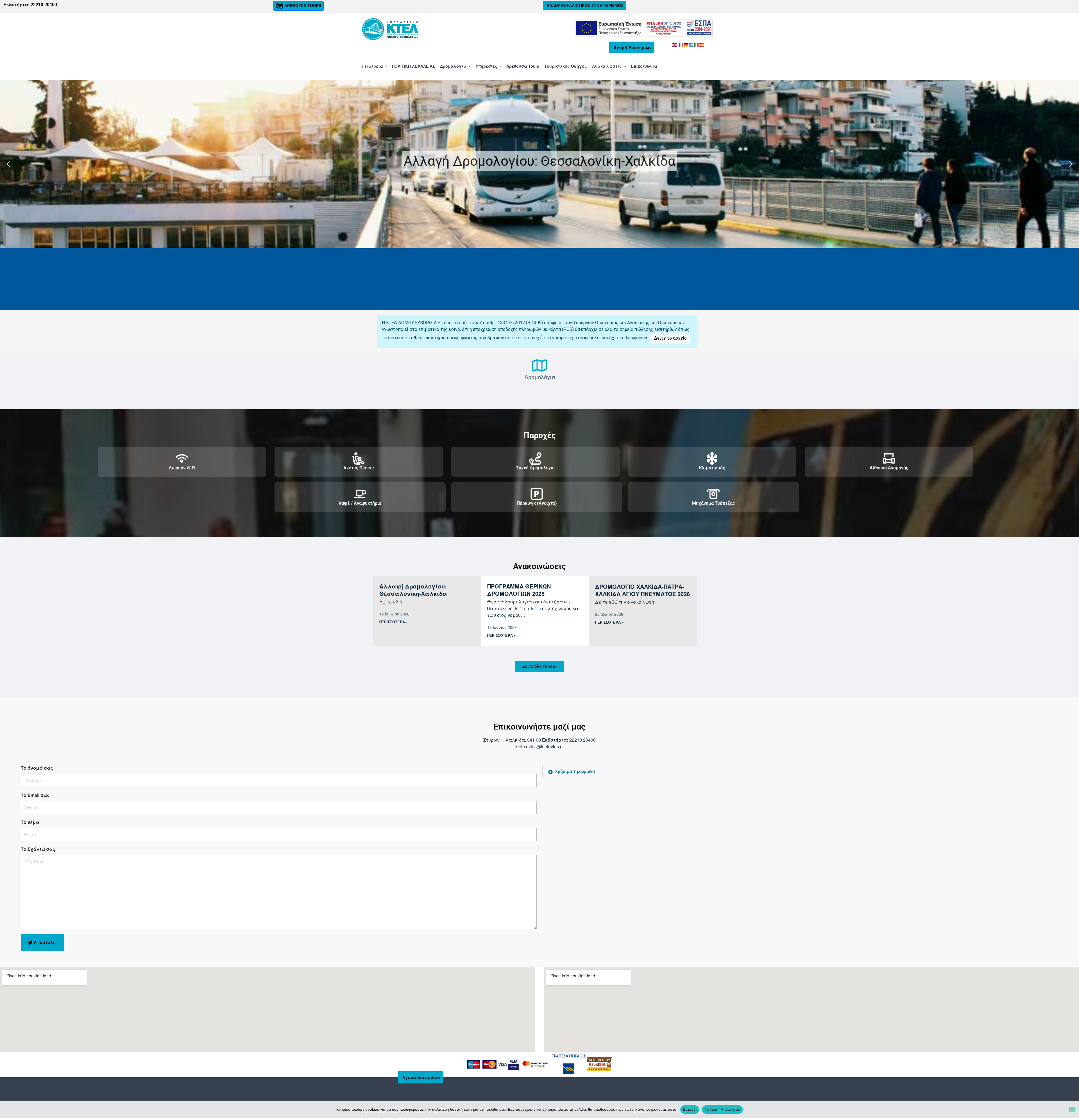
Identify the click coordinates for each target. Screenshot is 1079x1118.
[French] (681, 44)
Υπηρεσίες (486, 66)
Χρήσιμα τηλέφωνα (575, 771)
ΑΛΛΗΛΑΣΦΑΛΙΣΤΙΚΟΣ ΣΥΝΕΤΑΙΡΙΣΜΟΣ (584, 5)
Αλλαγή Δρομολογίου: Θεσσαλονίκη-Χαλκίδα (539, 161)
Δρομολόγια (453, 66)
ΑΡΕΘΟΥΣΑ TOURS (302, 5)
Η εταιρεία (372, 66)
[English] (674, 44)
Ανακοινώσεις (607, 66)
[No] (1072, 1109)
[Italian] (696, 44)
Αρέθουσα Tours (522, 66)
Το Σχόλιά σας (38, 849)
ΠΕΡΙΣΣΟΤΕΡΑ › (393, 621)
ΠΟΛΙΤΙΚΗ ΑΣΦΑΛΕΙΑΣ (413, 66)
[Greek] (691, 44)
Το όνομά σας (37, 768)
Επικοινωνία (644, 66)
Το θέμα (30, 822)
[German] (686, 44)
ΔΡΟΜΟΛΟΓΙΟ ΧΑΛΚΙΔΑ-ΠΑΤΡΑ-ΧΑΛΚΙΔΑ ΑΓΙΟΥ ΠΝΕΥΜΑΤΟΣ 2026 (642, 590)
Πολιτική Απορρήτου (722, 1109)
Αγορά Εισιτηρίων (633, 47)
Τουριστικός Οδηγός (565, 66)
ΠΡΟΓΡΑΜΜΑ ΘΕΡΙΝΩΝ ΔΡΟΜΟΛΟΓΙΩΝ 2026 (519, 589)
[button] (539, 164)
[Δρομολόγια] (539, 365)
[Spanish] (701, 44)
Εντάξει (689, 1109)
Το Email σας (35, 795)
